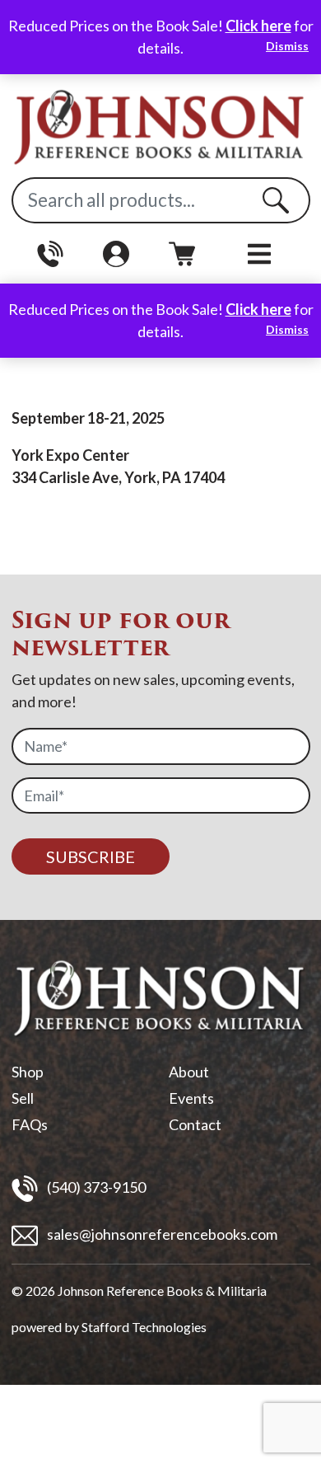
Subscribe (90, 856)
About (189, 1072)
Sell (23, 1098)
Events (191, 1098)
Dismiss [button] (287, 46)
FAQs (30, 1124)
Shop (28, 1072)
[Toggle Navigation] (260, 253)
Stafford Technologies (144, 1327)
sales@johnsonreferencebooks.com (160, 1234)
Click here (258, 25)
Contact (195, 1124)
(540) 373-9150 (95, 1187)
